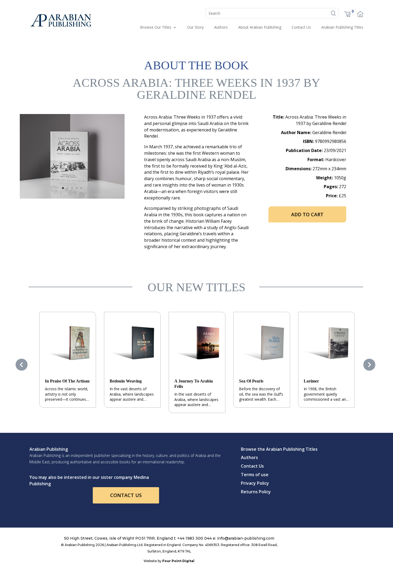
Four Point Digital (178, 561)
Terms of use (254, 475)
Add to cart (307, 214)
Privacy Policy (255, 483)
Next (370, 364)
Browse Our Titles (155, 27)
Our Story (195, 27)
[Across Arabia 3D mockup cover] (72, 197)
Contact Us (301, 27)
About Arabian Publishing (259, 27)
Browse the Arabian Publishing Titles (279, 449)
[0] (347, 16)
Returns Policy (256, 492)
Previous (22, 364)
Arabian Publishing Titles (342, 27)
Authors (221, 27)
